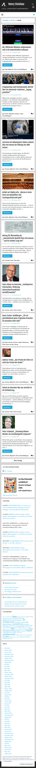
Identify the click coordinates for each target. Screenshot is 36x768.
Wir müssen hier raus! (10, 589)
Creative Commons (18, 618)
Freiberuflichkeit (18, 622)
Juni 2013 (7, 721)
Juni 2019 (7, 666)
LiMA (31, 625)
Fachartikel (7, 260)
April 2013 (7, 725)
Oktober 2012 (8, 737)
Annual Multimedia (8, 616)
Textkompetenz (20, 632)
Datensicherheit (16, 620)
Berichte (6, 113)
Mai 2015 (7, 699)
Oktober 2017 (8, 691)
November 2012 (9, 735)
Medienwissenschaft (14, 627)
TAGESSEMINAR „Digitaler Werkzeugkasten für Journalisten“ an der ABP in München (16, 550)
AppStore (19, 616)
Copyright (11, 618)
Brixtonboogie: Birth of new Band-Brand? (16, 602)
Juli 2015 (7, 697)
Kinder (22, 625)
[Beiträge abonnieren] (3, 471)
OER (12, 628)
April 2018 (7, 684)
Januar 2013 (8, 731)
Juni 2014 (7, 707)
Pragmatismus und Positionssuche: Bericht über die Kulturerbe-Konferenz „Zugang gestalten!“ (17, 90)
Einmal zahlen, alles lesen (11, 587)
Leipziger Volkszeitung (23, 342)
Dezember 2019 (9, 654)
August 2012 (8, 741)
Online (15, 69)
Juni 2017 (7, 693)
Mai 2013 (7, 723)
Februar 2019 (8, 672)
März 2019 (7, 670)
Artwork (24, 616)
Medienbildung (6, 627)
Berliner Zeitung (8, 342)
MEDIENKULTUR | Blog (10, 583)
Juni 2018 (7, 680)
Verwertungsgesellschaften (27, 634)
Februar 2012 (8, 747)
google (23, 622)
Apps (14, 616)
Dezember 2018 (9, 674)
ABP (3, 616)
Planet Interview (17, 310)
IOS (11, 624)
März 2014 (7, 711)
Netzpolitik (8, 629)
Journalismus (18, 624)
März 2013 (7, 727)
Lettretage (26, 625)
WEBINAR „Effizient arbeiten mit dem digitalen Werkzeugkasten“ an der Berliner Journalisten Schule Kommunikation (17, 516)
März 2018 (7, 687)
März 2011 (7, 751)
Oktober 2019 (8, 658)
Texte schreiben (12, 632)
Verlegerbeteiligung (19, 634)
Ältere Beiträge (18, 460)
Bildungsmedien (6, 618)
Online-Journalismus (23, 629)
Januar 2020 (8, 652)
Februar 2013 (8, 729)
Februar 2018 (8, 689)
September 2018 (9, 678)
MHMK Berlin (21, 627)
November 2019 (9, 656)
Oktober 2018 (8, 676)
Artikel (6, 69)
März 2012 (7, 745)
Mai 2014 (7, 709)
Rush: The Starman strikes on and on (14, 606)
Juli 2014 (7, 705)
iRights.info (10, 69)
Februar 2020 (8, 650)
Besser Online (29, 616)
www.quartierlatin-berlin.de (10, 495)
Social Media (6, 632)
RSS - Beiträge (8, 471)
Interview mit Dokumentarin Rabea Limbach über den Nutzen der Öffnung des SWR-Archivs (18, 145)
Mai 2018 (7, 682)
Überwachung (10, 638)
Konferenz (17, 113)
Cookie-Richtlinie (8, 761)
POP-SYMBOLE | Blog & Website (12, 597)
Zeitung (16, 344)
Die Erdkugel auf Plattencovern (13, 591)
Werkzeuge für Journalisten (15, 637)
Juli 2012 (7, 743)
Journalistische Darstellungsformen (14, 625)
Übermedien (17, 260)
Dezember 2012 (9, 733)
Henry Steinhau (16, 4)
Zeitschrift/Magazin (22, 69)
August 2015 (8, 695)
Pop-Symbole (23, 631)
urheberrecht (9, 634)
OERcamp (17, 629)
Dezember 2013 (9, 715)
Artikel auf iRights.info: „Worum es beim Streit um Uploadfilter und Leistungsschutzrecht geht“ (17, 195)
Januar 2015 (8, 703)
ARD (22, 616)
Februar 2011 (8, 753)
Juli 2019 (7, 664)
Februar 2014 (8, 713)
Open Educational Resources (18, 630)
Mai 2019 (7, 668)
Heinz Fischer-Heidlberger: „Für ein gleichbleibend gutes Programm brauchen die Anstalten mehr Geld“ (17, 318)
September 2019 (9, 660)
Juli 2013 (7, 719)
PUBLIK (29, 630)
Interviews (6, 169)
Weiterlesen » (7, 65)
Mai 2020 (7, 648)
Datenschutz (7, 620)
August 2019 (8, 662)
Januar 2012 (8, 749)
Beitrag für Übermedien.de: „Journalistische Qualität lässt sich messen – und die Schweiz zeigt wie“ (18, 238)
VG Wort (6, 636)
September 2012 (9, 739)
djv (22, 620)
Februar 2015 (8, 701)
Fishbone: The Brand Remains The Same (16, 604)
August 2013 (8, 717)
